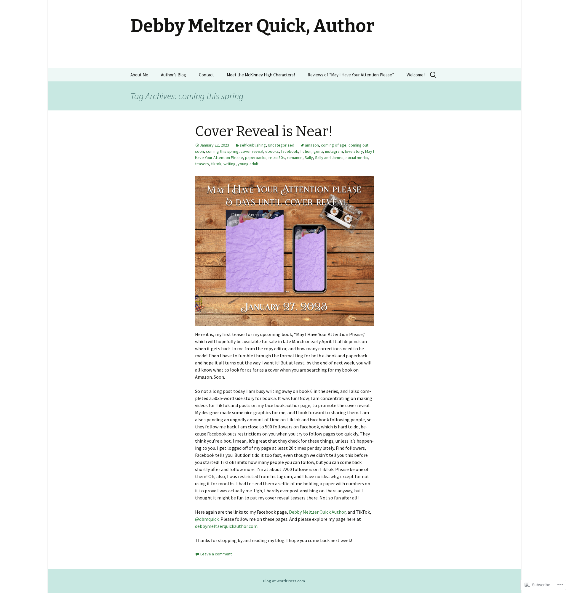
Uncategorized (281, 145)
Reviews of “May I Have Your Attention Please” (351, 75)
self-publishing (253, 145)
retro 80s (276, 157)
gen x (318, 151)
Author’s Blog (173, 75)
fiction (305, 151)
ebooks (272, 151)
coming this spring (222, 151)
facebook (289, 151)
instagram (334, 151)
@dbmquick (207, 519)
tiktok (216, 163)
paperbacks (255, 157)
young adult (248, 163)
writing (229, 163)
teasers (202, 163)
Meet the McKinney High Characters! (261, 75)
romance (295, 157)
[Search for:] (434, 75)
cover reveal (252, 151)
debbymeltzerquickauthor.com (226, 526)
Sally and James (329, 157)
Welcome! (416, 75)
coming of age (333, 145)
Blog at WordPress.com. (284, 581)
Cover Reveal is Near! (264, 131)
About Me (139, 75)
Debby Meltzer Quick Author (317, 512)
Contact (206, 75)
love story (354, 151)
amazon (312, 145)
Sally (309, 157)
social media (357, 157)
